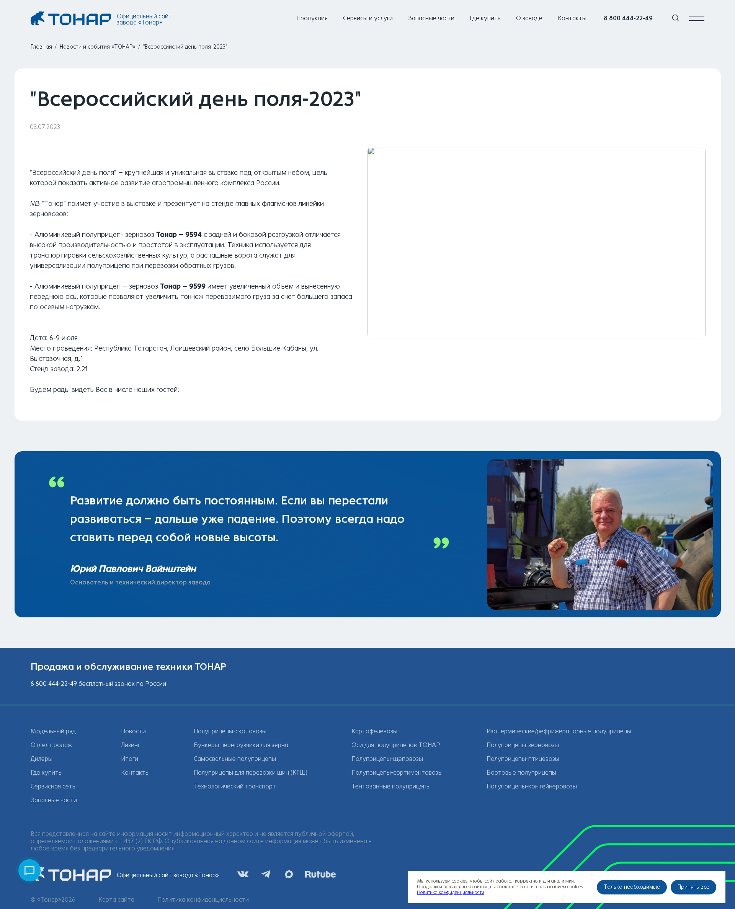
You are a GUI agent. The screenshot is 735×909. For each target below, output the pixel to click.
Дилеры (41, 759)
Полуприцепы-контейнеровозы (532, 786)
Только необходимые (632, 887)
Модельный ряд (53, 731)
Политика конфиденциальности (203, 899)
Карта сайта (116, 899)
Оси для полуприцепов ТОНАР (395, 745)
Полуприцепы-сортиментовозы (397, 772)
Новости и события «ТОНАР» (98, 47)
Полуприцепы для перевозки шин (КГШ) (250, 772)
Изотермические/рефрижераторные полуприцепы (559, 731)
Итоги (129, 759)
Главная (41, 47)
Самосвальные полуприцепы (235, 759)
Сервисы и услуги (368, 18)
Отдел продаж (51, 745)
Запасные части (431, 18)
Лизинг (130, 745)
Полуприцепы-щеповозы (387, 759)
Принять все (693, 887)
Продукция (312, 18)
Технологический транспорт (235, 786)
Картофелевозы (374, 731)
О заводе (529, 18)
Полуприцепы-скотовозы (230, 731)
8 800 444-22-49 (628, 18)
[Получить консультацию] (29, 870)
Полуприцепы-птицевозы (523, 759)
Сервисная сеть (53, 786)
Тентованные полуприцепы (391, 786)
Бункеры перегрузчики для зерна (241, 745)
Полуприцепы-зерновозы (523, 745)
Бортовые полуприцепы (521, 772)
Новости (133, 731)
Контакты (572, 18)
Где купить (485, 18)
